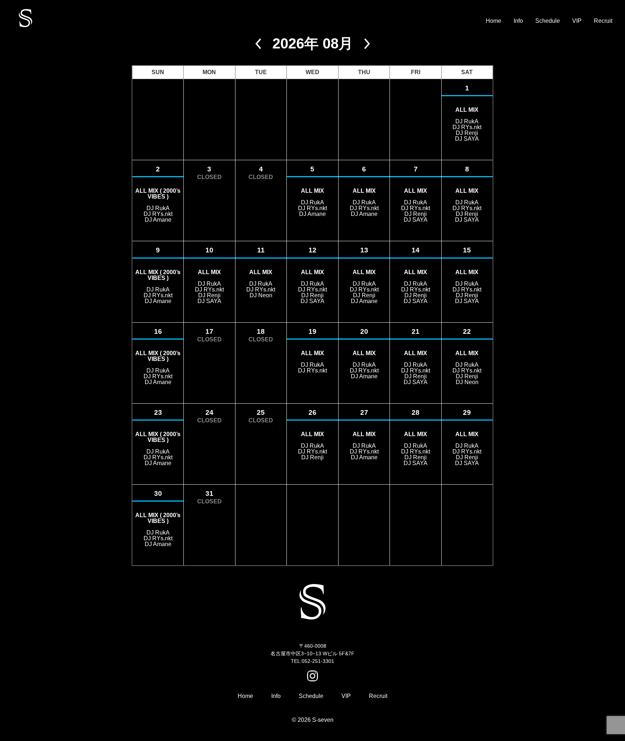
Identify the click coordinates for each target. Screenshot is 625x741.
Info (518, 21)
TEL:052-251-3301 (312, 661)
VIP (577, 21)
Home (493, 21)
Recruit (603, 21)
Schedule (547, 21)
